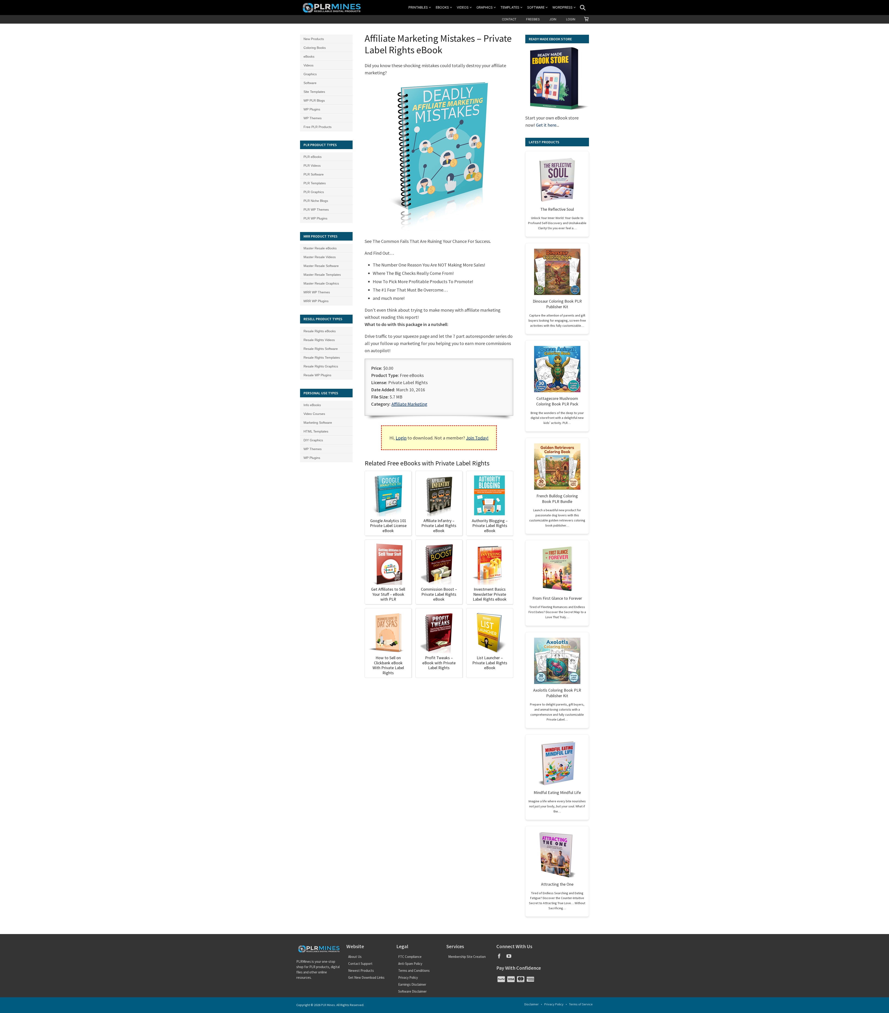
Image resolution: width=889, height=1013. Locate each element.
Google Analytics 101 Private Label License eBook (388, 525)
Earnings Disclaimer (412, 984)
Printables (418, 7)
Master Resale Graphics (321, 283)
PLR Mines (328, 1005)
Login (570, 19)
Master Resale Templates (322, 274)
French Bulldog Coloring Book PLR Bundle (557, 498)
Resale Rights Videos (319, 340)
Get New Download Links (366, 977)
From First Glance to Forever (557, 598)
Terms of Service (581, 1004)
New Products (314, 39)
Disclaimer (531, 1004)
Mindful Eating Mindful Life (557, 792)
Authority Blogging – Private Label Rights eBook (490, 525)
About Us (355, 956)
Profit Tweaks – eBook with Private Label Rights (439, 662)
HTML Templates (316, 431)
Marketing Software (318, 422)
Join (552, 19)
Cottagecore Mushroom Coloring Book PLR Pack (557, 401)
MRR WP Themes (317, 292)
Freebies (533, 19)
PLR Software (314, 174)
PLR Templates (315, 183)
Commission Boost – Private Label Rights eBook (439, 594)
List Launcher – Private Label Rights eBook (489, 662)
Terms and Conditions (414, 970)
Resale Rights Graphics (321, 366)
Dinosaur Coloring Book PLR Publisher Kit (557, 303)
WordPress (562, 7)
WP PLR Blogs (314, 100)
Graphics (484, 7)
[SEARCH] (582, 7)
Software (536, 7)
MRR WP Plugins (316, 301)
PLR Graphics (314, 192)
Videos (463, 7)
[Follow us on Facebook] (501, 957)
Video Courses (314, 414)
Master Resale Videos (320, 257)
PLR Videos (312, 165)
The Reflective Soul (557, 209)
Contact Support (360, 963)
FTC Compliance (410, 956)
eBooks (442, 7)
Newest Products (361, 970)
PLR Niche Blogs (316, 201)
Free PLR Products (318, 127)
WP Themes (313, 118)
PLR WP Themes (316, 209)
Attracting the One (557, 884)
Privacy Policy (408, 977)
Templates (510, 7)
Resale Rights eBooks (320, 331)
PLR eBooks (313, 157)
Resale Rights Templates (322, 357)
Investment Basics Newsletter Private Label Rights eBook (490, 594)
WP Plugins (312, 109)
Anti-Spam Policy (410, 963)
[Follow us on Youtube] (510, 957)
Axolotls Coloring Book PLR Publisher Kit (557, 692)
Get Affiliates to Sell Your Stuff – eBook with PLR (388, 594)
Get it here (546, 125)
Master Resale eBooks (320, 248)
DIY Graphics (313, 440)
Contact (509, 19)
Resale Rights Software (321, 349)
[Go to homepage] (332, 7)
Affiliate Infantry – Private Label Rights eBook (438, 525)
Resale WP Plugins (317, 375)
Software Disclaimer (412, 991)
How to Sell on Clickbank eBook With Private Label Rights (388, 665)
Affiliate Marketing (409, 404)
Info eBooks (312, 405)
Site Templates (314, 92)
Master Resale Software (321, 266)
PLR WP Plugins (315, 218)
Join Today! (477, 438)
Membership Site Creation (467, 956)
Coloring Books (315, 48)
